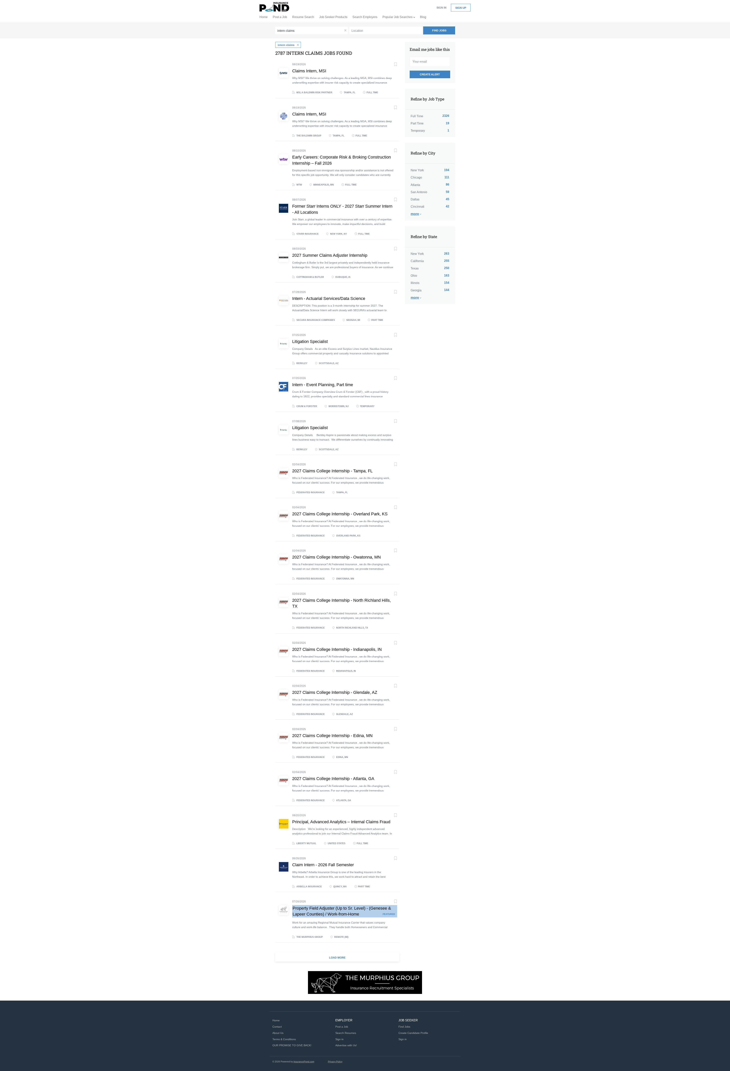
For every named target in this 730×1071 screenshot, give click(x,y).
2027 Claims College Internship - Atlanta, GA (333, 778)
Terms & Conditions (284, 1039)
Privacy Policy (335, 1061)
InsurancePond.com (304, 1061)
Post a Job (341, 1026)
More (415, 214)
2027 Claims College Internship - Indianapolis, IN (337, 649)
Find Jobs (439, 30)
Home (276, 1020)
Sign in (441, 7)
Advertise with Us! (346, 1045)
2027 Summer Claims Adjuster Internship (329, 255)
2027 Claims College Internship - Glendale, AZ (334, 692)
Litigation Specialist (310, 341)
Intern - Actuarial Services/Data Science (328, 298)
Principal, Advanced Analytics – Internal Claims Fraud (341, 821)
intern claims (286, 44)
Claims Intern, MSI (309, 71)
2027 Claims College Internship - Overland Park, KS (340, 514)
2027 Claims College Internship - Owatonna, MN (336, 557)
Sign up (460, 7)
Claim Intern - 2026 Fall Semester (323, 864)
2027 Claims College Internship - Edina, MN (332, 735)
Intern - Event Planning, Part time (322, 384)
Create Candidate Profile (413, 1032)
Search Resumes (345, 1032)
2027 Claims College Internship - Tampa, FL (332, 471)
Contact (277, 1026)
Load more (337, 957)
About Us (277, 1032)
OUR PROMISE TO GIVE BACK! (291, 1045)
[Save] (392, 64)
